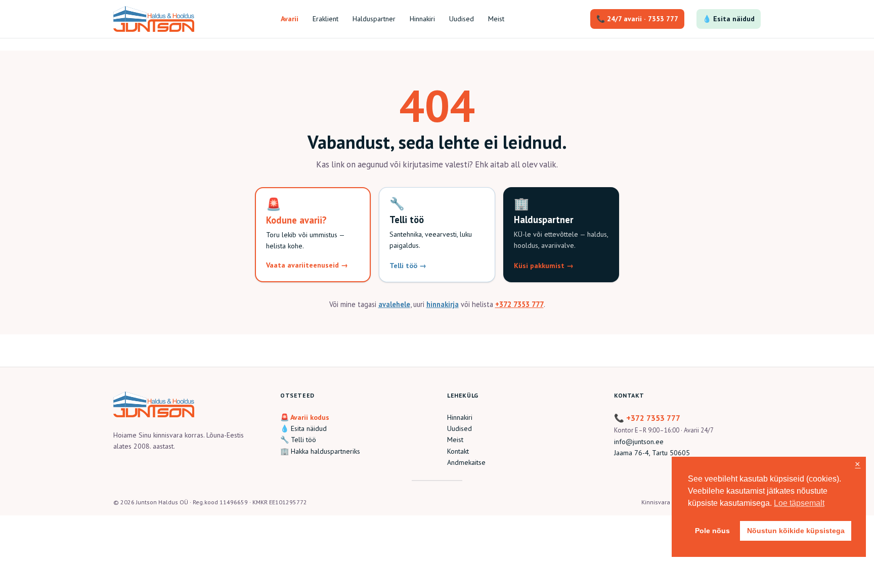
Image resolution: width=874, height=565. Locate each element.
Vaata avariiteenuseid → (307, 265)
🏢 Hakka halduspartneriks (320, 451)
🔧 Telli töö (298, 439)
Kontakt (458, 451)
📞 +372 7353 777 (647, 418)
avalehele (394, 304)
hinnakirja (442, 304)
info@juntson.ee (639, 441)
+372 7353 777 (519, 304)
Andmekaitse (466, 462)
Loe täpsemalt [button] (799, 503)
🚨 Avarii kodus (304, 417)
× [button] (857, 464)
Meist (455, 439)
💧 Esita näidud (729, 18)
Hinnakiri (459, 417)
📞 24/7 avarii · (637, 18)
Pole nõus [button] (712, 531)
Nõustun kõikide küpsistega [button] (796, 531)
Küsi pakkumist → (544, 265)
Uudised (459, 428)
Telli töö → (407, 265)
